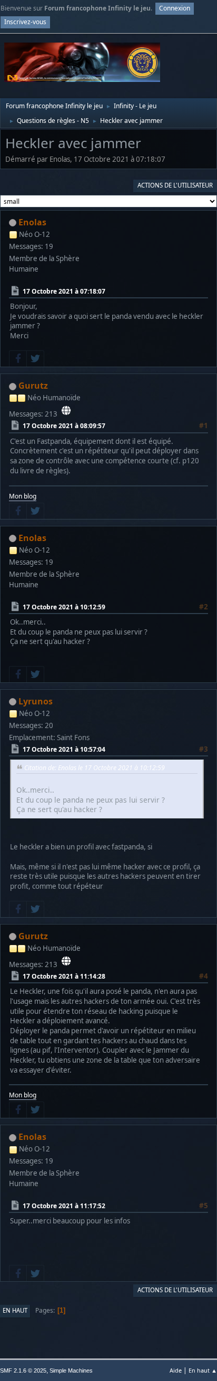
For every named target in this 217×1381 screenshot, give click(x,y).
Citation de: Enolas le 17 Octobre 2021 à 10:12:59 (94, 767)
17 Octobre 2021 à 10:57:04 (64, 749)
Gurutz (33, 385)
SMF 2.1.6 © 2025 (23, 1370)
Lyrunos (35, 701)
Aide (176, 1370)
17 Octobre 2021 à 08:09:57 (64, 425)
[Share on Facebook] (18, 359)
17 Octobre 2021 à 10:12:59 (64, 606)
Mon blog (22, 496)
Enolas (32, 222)
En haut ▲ (203, 1370)
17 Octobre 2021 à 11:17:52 (64, 1205)
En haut (15, 1310)
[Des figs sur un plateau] (66, 411)
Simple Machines (71, 1370)
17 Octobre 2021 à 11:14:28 (64, 976)
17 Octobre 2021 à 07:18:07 (64, 291)
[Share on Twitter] (35, 359)
